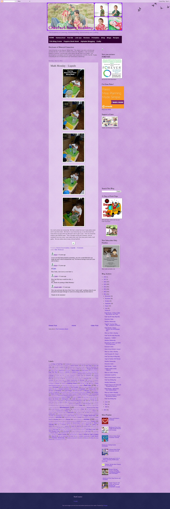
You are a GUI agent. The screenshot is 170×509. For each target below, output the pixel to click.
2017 (105, 279)
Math (56, 249)
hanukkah (51, 392)
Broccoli (61, 372)
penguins (71, 414)
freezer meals (84, 387)
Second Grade (76, 423)
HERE (109, 109)
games (50, 389)
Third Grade (56, 429)
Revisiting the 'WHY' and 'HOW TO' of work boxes (113, 343)
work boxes (94, 436)
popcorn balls (79, 415)
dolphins (56, 381)
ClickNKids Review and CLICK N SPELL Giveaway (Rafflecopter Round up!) (111, 460)
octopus (50, 412)
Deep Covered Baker (60, 380)
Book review (75, 370)
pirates (52, 415)
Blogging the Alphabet (92, 368)
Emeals (57, 383)
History (89, 392)
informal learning (56, 397)
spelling (94, 424)
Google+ (76, 501)
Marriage (68, 405)
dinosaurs (82, 380)
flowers (67, 387)
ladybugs (85, 399)
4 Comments (80, 248)
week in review (62, 434)
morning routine (76, 409)
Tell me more (52, 427)
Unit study (88, 431)
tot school (66, 431)
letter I (79, 402)
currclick (80, 378)
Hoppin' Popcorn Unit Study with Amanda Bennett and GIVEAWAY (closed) (114, 485)
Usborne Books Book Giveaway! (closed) (114, 436)
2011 (105, 294)
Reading (56, 419)
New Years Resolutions (86, 410)
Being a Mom (72, 368)
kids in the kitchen (54, 399)
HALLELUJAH (78, 390)
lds (84, 400)
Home (74, 325)
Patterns (65, 414)
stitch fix (79, 426)
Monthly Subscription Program (57, 409)
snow (76, 424)
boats (56, 370)
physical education (84, 414)
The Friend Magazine (75, 427)
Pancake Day (94, 412)
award (61, 367)
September (108, 303)
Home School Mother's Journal (112, 349)
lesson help (51, 402)
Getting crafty (92, 389)
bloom (52, 370)
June (106, 402)
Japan (74, 397)
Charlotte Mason (64, 373)
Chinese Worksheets (70, 375)
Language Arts (93, 399)
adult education (82, 364)
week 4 (54, 434)
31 (49, 364)
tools (79, 429)
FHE (81, 385)
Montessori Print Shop (92, 407)
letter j (84, 402)
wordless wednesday (84, 436)
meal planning (88, 405)
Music (82, 409)
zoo (64, 439)
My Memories (59, 410)
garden (55, 389)
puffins (74, 417)
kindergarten (65, 399)
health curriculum (63, 392)
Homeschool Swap (79, 395)
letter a (56, 402)
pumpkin (80, 417)
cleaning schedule (59, 377)
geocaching (74, 389)
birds (78, 368)
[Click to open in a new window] (73, 98)
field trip (87, 385)
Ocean (94, 411)
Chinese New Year (60, 375)
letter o (93, 402)
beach (62, 368)
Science (93, 421)
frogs (89, 387)
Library (65, 403)
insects (63, 397)
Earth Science (67, 381)
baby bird (72, 367)
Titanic (74, 429)
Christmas (88, 375)
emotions (63, 383)
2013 (105, 289)
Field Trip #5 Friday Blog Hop (112, 335)
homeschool (53, 395)
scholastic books (86, 421)
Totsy (73, 431)
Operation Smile (62, 412)
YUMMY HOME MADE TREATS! (111, 369)
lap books (60, 400)
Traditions (78, 431)
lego (89, 400)
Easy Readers (80, 381)
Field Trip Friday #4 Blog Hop (112, 356)
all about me (94, 364)
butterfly (74, 372)
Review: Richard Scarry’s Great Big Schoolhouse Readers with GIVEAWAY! (114, 471)
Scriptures (56, 423)
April (106, 406)
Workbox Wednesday (58, 438)
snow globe (81, 424)
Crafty (99, 41)
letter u (61, 403)
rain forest (92, 417)
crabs (55, 378)
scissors (50, 423)
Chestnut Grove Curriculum (84, 373)
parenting (60, 414)
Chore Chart (80, 375)
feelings (70, 385)
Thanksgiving (66, 427)
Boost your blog (93, 370)
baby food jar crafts (80, 367)
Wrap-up (86, 437)
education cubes (89, 381)
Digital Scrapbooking (72, 380)
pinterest (96, 414)
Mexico (51, 407)
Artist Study (89, 365)
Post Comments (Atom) (62, 329)
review (86, 419)
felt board (76, 385)
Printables (95, 38)
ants (82, 365)
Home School (55, 394)
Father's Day (64, 385)
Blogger (105, 505)
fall (87, 383)
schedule (78, 421)
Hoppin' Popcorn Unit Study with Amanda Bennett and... (113, 385)
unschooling (95, 431)
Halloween (86, 390)
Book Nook (68, 370)
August (107, 306)
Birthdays (83, 368)
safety (64, 421)
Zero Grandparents (58, 439)
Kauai (95, 397)
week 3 (50, 434)
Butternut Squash (82, 372)
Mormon (68, 409)
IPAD (68, 397)
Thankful (59, 427)
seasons (68, 423)
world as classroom (72, 437)
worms (80, 437)
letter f (75, 402)
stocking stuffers (87, 426)
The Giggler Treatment (86, 427)
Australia (56, 367)
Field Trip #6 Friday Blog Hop (112, 316)
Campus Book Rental (92, 372)
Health (56, 392)
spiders (50, 426)
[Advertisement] (73, 311)
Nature (66, 411)
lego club (94, 400)
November (108, 298)
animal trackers (74, 365)
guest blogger (68, 390)
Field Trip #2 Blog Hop (110, 398)
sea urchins (62, 423)
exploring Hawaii (72, 383)
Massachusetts (75, 405)
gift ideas (51, 390)
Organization (70, 412)
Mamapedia (96, 403)
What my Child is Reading (111, 333)
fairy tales (83, 383)
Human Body (92, 395)
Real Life (62, 419)
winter (71, 436)
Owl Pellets (78, 412)
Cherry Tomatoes (72, 373)
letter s (52, 403)
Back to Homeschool (91, 367)
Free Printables (74, 387)
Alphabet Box (59, 365)
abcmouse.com (75, 364)
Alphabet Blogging (88, 41)
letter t (56, 403)
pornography (51, 417)
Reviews (86, 38)
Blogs (109, 38)
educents (96, 381)
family (92, 383)
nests (72, 410)
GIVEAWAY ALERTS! (110, 375)
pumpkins (86, 417)
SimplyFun (64, 424)
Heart (69, 392)
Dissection (90, 380)
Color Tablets (80, 377)
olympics (55, 412)
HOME (51, 38)
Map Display (62, 405)
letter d (71, 402)
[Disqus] (73, 274)
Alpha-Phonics (52, 365)
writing (91, 437)
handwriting (94, 390)
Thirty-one (62, 429)
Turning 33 (107, 310)
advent (88, 364)
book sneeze (85, 370)
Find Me (70, 38)
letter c (66, 402)
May (106, 404)
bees (66, 368)
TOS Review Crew (54, 431)
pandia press (52, 414)
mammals (52, 405)
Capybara (51, 373)
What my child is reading (91, 434)
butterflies (67, 372)
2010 (105, 410)
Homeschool (60, 38)
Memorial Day (95, 405)
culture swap (74, 378)
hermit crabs (82, 392)
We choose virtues (83, 432)
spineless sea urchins (58, 426)
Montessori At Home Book (80, 407)
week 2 (95, 432)
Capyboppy (56, 373)
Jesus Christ (85, 397)
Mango (57, 405)
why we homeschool (63, 436)
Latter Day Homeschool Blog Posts (73, 400)
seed (83, 423)
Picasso (90, 414)
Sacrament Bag (58, 421)
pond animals (71, 415)
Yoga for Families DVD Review (112, 359)
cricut (58, 378)
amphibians (66, 365)
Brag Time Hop (53, 372)
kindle (73, 399)
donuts (60, 381)
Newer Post (53, 325)
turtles (82, 431)
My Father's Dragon (91, 409)
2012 (105, 291)
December (108, 296)
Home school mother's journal (69, 394)
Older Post (94, 325)
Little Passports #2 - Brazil (111, 354)
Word (76, 436)
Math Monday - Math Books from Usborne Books (112, 389)
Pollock (64, 415)
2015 (105, 284)
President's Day (68, 417)
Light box (70, 403)
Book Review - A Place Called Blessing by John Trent (112, 313)
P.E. (84, 412)
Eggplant (52, 383)
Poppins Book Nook (71, 41)
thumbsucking (69, 429)
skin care (71, 424)
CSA (62, 378)
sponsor (67, 426)
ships (58, 424)
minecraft (56, 407)
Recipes (116, 38)
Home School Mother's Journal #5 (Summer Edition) (112, 395)
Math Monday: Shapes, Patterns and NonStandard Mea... (112, 329)
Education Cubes (109, 319)
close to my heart (68, 377)
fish (62, 387)
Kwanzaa (80, 399)
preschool (58, 417)
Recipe (68, 419)
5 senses (67, 364)
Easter (73, 381)
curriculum (86, 378)
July (106, 308)
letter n (88, 402)
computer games (88, 377)
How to (85, 395)
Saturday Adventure (71, 421)
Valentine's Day (65, 432)
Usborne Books (54, 432)
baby (66, 367)
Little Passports (87, 403)
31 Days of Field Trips (57, 364)
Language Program (53, 400)
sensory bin (89, 423)
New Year (77, 410)
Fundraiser (95, 387)
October (107, 301)
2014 (105, 286)
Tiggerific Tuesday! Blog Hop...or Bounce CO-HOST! (112, 324)
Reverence (80, 419)
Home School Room (83, 394)
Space (87, 424)
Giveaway (58, 390)
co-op (75, 377)
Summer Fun (95, 426)
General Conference (64, 389)
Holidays (96, 392)
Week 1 (90, 432)
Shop (103, 38)
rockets (51, 421)
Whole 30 (53, 436)
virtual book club (74, 432)
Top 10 (82, 429)
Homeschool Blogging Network (65, 395)
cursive (93, 378)
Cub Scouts (67, 378)
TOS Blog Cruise (55, 41)
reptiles (74, 419)
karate (91, 397)
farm (59, 385)
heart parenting (75, 392)
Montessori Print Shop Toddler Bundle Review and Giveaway (115, 429)
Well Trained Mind (73, 434)
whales (80, 434)
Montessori (61, 249)
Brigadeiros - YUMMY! (110, 338)
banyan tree (56, 368)
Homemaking (95, 394)
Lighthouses (78, 403)
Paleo (88, 412)
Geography (82, 389)
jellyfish (79, 397)
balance (50, 368)
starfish (73, 426)
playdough (58, 415)
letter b (61, 402)
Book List (61, 370)
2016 (105, 281)
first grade (56, 387)
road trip (96, 419)
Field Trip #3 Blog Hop (110, 380)
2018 (105, 277)
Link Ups (78, 38)
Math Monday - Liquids (110, 366)
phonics (76, 414)
